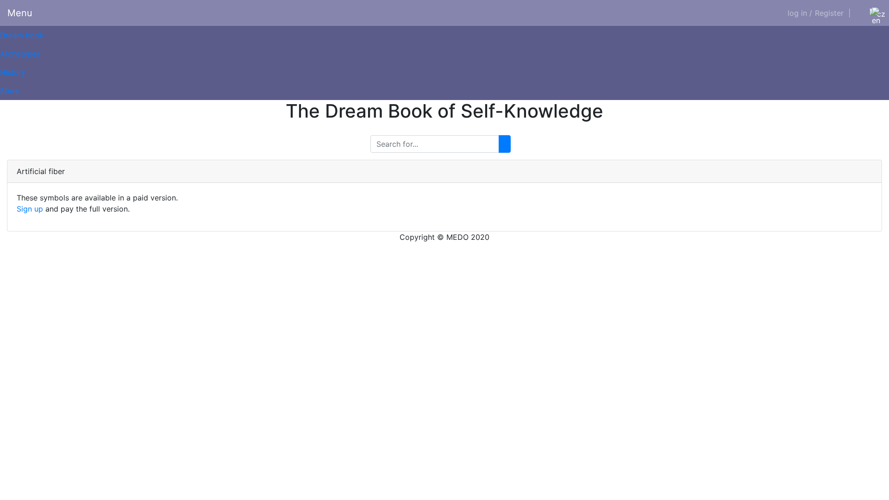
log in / (800, 13)
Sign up (30, 208)
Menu (19, 13)
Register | (833, 13)
